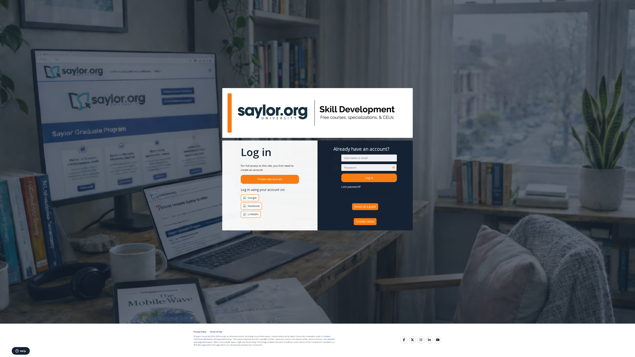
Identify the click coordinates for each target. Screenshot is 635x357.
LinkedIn (252, 214)
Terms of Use (216, 331)
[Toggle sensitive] (394, 167)
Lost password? (351, 187)
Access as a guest (365, 206)
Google (252, 198)
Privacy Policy (200, 331)
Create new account (270, 179)
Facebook (253, 206)
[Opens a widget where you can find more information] (21, 351)
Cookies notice (365, 221)
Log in (369, 178)
